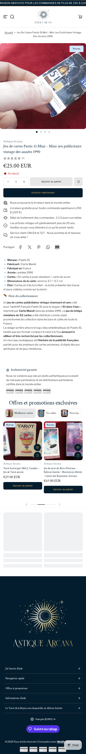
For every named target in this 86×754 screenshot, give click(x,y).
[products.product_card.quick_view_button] (37, 447)
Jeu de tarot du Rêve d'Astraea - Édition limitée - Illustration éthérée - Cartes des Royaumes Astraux (63, 472)
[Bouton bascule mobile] (5, 16)
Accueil (9, 32)
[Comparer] (78, 181)
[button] (12, 17)
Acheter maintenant (43, 192)
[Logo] (43, 16)
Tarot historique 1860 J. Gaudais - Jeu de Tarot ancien (21, 470)
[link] (20, 247)
